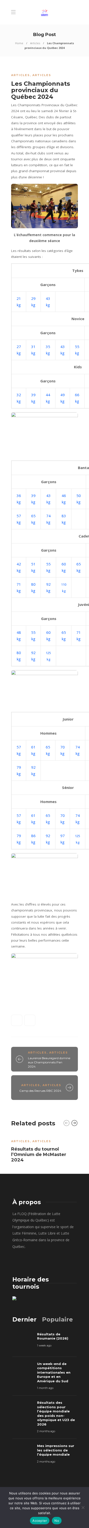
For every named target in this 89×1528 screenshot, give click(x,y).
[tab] (24, 1319)
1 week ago (44, 1345)
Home (19, 43)
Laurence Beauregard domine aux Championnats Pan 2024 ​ (49, 1062)
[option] (44, 1149)
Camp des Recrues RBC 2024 (40, 1091)
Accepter (39, 1521)
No (56, 1521)
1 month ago (45, 1388)
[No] (82, 1507)
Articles (35, 43)
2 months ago (46, 1431)
